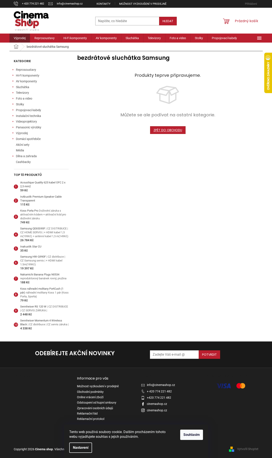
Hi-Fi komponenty (27, 75)
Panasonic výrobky (28, 127)
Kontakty (104, 3)
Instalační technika (28, 116)
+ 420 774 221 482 (159, 391)
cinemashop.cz (157, 404)
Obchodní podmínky (90, 391)
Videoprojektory (26, 121)
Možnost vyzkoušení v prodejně (142, 3)
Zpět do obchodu (168, 130)
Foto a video (24, 98)
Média (20, 150)
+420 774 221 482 (159, 397)
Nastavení (80, 448)
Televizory (22, 92)
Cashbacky (23, 162)
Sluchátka (22, 87)
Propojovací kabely (28, 110)
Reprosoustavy (26, 69)
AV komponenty (26, 81)
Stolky (20, 104)
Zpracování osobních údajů (95, 408)
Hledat (168, 21)
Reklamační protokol (90, 419)
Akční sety (22, 144)
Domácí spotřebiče (28, 139)
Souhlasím (191, 435)
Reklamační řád (87, 413)
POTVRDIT (209, 354)
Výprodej (22, 133)
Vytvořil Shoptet (247, 449)
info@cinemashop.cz (161, 385)
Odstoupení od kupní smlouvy (96, 402)
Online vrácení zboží (90, 397)
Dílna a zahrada (26, 156)
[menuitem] (19, 38)
